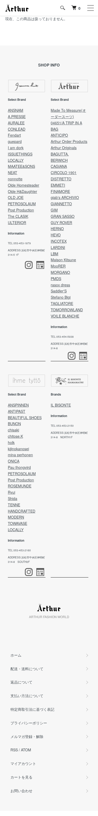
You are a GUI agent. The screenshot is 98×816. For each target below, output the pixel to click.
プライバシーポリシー (28, 722)
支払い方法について (26, 695)
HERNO (57, 228)
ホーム (15, 655)
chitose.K (15, 436)
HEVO (56, 234)
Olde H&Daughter (22, 191)
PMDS (56, 278)
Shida (12, 498)
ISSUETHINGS (20, 154)
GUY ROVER (61, 222)
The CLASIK (18, 216)
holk (11, 442)
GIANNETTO (61, 203)
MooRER (58, 266)
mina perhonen (20, 454)
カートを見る (21, 777)
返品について (21, 682)
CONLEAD (16, 129)
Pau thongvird (19, 467)
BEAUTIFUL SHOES (25, 417)
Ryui (11, 492)
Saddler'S (59, 290)
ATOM (26, 749)
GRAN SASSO (62, 216)
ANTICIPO (59, 135)
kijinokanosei (18, 448)
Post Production (21, 210)
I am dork (16, 147)
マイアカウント (23, 763)
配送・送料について (26, 668)
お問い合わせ (21, 790)
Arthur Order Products (69, 141)
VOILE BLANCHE (65, 316)
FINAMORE (60, 191)
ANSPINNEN (18, 405)
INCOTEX (59, 241)
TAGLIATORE (62, 303)
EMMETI (58, 185)
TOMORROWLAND (67, 309)
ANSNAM (15, 110)
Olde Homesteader (23, 185)
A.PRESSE (17, 116)
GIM (54, 210)
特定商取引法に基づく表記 (32, 709)
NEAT (12, 172)
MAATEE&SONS (21, 166)
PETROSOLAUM (22, 203)
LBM (54, 253)
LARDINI (58, 247)
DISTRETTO (61, 178)
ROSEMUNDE (19, 486)
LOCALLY (16, 160)
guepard (15, 141)
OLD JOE (16, 197)
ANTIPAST (16, 411)
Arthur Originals (64, 147)
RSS (14, 749)
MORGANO (60, 272)
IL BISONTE (61, 405)
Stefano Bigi (61, 297)
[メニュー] (90, 8)
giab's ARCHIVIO (65, 197)
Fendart (14, 135)
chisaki (13, 429)
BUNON (14, 423)
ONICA (13, 461)
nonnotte (15, 178)
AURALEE (16, 122)
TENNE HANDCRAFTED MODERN (21, 511)
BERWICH (59, 160)
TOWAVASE (17, 523)
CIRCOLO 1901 (64, 172)
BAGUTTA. (60, 154)
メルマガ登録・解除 (26, 736)
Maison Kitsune (63, 259)
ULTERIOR (17, 222)
